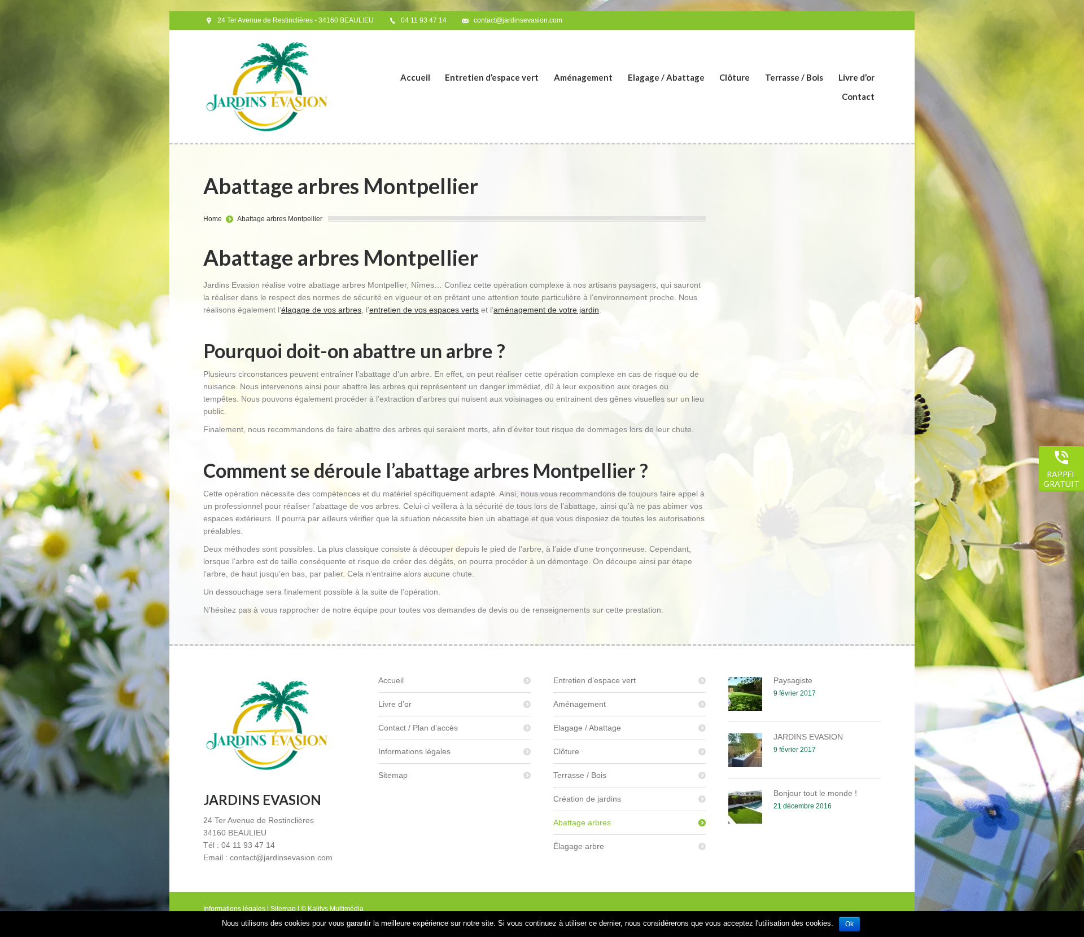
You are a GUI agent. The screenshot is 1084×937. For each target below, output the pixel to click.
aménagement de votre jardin (546, 309)
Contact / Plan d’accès (418, 727)
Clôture (566, 751)
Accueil (391, 680)
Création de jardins (587, 798)
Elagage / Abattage (587, 727)
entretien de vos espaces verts (424, 309)
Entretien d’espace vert (594, 680)
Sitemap (393, 775)
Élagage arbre (578, 846)
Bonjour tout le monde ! (815, 793)
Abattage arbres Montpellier (279, 219)
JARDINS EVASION (808, 736)
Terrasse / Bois (579, 775)
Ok (849, 924)
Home (212, 219)
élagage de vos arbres (321, 309)
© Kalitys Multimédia (332, 909)
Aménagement (579, 704)
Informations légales (414, 751)
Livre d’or (395, 704)
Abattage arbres (582, 822)
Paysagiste (792, 680)
